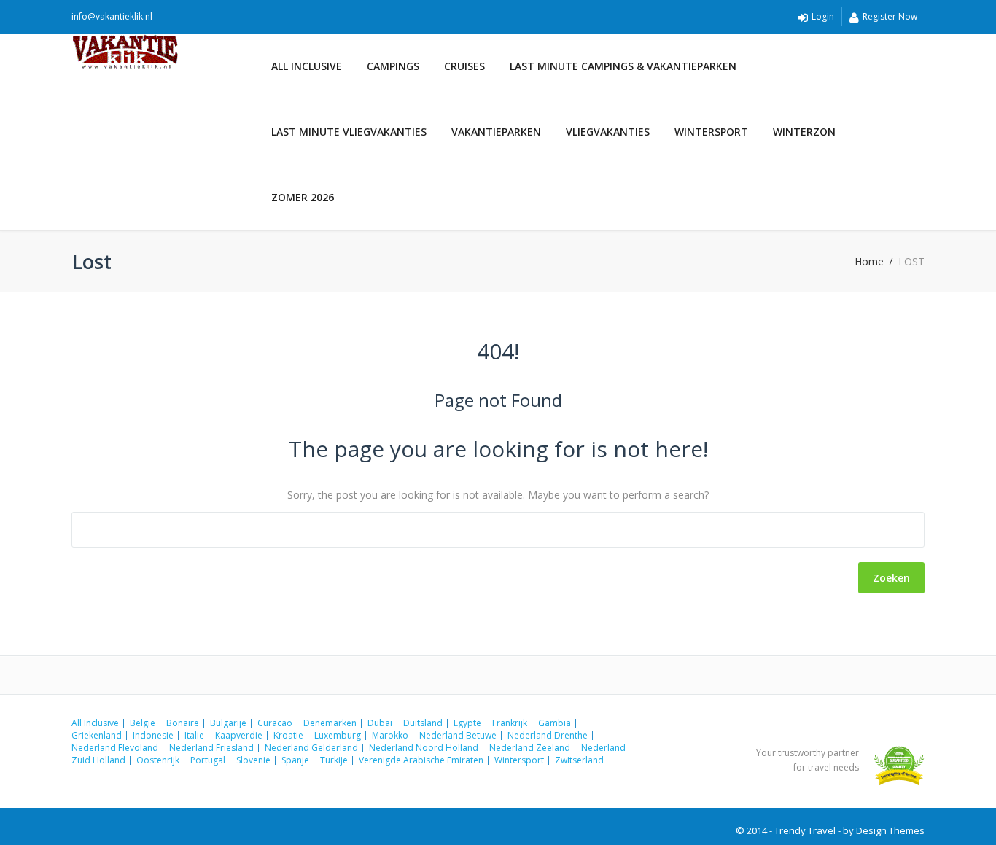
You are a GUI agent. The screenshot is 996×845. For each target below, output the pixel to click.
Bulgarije (228, 723)
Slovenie (253, 760)
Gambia (554, 723)
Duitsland (423, 723)
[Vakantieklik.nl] (165, 52)
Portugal (207, 760)
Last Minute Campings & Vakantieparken (623, 66)
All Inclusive (306, 66)
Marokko (390, 735)
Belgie (142, 723)
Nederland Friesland (211, 747)
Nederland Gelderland (311, 747)
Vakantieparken (496, 132)
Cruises (464, 66)
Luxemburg (337, 735)
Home (869, 261)
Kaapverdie (238, 735)
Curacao (274, 723)
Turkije (334, 760)
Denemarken (330, 723)
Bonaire (182, 723)
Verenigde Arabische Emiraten (421, 760)
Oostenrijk (157, 760)
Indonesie (153, 735)
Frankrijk (509, 723)
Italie (194, 735)
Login (823, 16)
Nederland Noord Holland (423, 747)
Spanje (295, 760)
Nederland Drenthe (547, 735)
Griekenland (96, 735)
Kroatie (288, 735)
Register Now (890, 16)
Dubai (379, 723)
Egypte (467, 723)
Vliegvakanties (608, 132)
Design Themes (890, 830)
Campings (393, 66)
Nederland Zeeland (529, 747)
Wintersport (711, 132)
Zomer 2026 (302, 197)
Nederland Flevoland (114, 747)
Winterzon (804, 132)
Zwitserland (579, 760)
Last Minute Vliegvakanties (349, 132)
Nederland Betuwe (458, 735)
